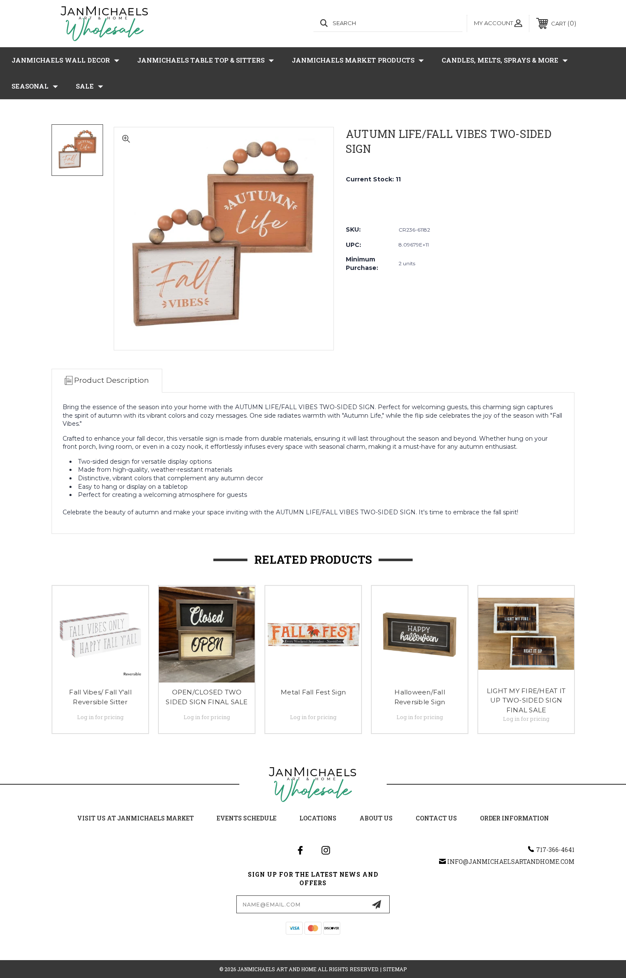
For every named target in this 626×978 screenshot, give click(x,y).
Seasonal (30, 86)
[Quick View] (131, 603)
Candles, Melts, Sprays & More (500, 60)
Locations (317, 818)
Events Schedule (246, 818)
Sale (85, 86)
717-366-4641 (555, 850)
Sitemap (395, 969)
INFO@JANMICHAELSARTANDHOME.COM (510, 862)
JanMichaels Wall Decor (60, 60)
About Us (376, 818)
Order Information (514, 818)
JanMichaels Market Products (353, 60)
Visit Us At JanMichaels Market (135, 818)
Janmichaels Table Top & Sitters (200, 60)
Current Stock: (373, 179)
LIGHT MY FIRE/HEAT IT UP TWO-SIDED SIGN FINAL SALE (526, 700)
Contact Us (436, 818)
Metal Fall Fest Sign (313, 692)
